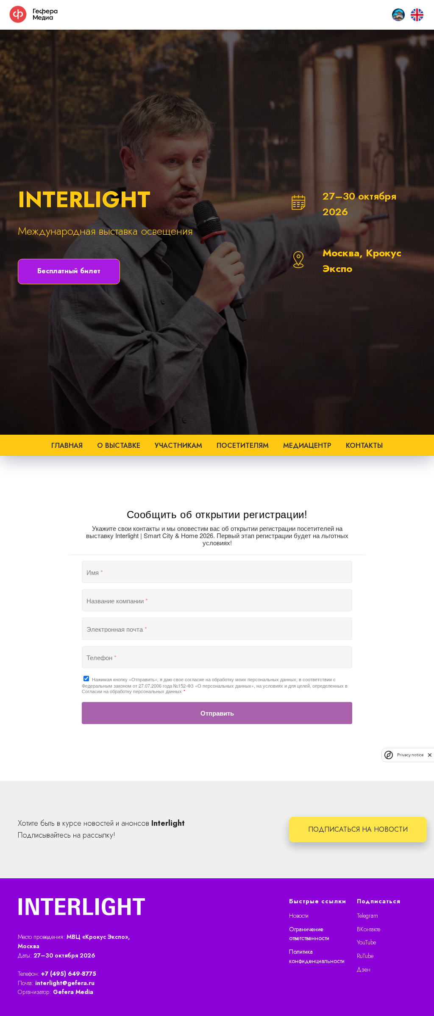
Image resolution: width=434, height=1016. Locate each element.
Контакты (364, 751)
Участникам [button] (178, 751)
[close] (429, 755)
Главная (67, 751)
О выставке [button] (118, 751)
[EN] (417, 14)
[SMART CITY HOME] (398, 14)
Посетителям (243, 751)
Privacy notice (410, 754)
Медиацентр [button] (307, 751)
